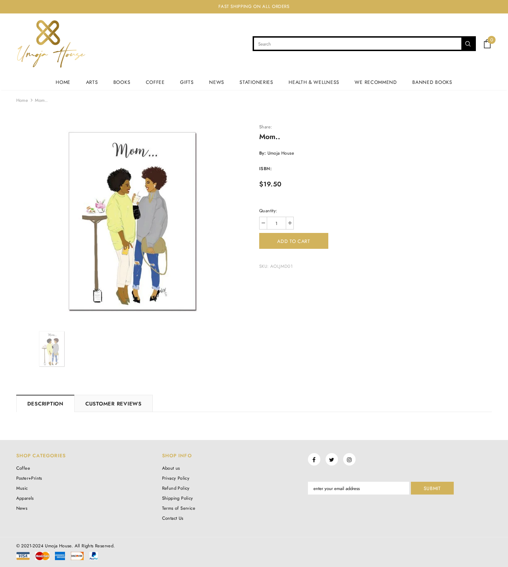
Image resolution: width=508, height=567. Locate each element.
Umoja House (280, 153)
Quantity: (268, 210)
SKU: (264, 266)
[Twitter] (332, 459)
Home (22, 100)
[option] (132, 221)
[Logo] (51, 44)
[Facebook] (314, 459)
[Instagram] (349, 459)
